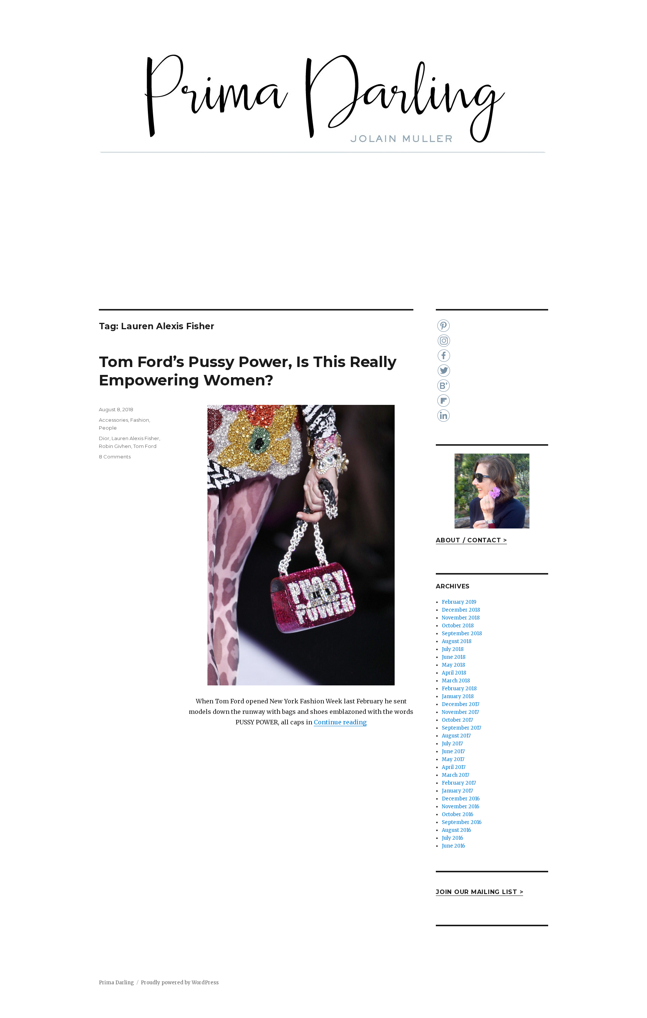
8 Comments (115, 457)
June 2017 (453, 751)
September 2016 (462, 822)
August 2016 (456, 830)
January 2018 (458, 696)
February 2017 (459, 783)
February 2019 (459, 602)
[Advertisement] (323, 253)
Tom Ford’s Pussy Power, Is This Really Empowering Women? (248, 370)
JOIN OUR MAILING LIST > (479, 892)
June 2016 (453, 846)
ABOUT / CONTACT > (471, 540)
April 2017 (453, 767)
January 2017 (457, 791)
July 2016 (452, 838)
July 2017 (452, 743)
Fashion (139, 420)
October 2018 (458, 625)
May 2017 (453, 759)
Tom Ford (145, 446)
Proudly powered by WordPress (180, 982)
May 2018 (453, 665)
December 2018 (461, 610)
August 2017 (456, 736)
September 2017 (461, 728)
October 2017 (457, 720)
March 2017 (455, 775)
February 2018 (459, 688)
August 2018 (456, 641)
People (108, 428)
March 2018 (456, 681)
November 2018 (461, 618)
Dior (104, 438)
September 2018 (462, 633)
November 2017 (460, 712)
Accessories (113, 420)
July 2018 (453, 649)
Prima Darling (116, 982)
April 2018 (454, 673)
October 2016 (457, 814)
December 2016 (461, 799)
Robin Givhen (115, 446)
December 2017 (460, 704)
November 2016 (460, 806)
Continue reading (340, 722)
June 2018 (453, 657)
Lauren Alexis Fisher (135, 438)
